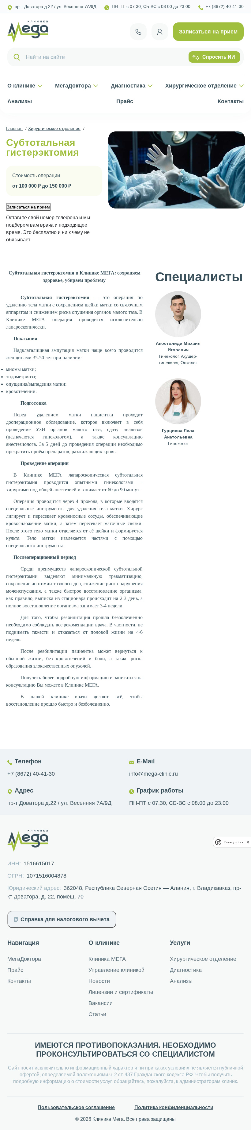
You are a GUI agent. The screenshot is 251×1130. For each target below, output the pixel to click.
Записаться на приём (28, 207)
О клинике (21, 86)
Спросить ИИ (218, 57)
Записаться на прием (208, 32)
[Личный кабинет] (160, 31)
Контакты (231, 101)
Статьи (97, 1014)
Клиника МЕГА (107, 959)
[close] (248, 842)
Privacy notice (233, 842)
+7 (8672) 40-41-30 (31, 774)
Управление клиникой (116, 970)
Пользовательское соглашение (76, 1107)
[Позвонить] (138, 31)
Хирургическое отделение (201, 86)
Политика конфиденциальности (173, 1107)
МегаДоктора (73, 86)
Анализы (19, 101)
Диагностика (128, 86)
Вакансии (100, 1003)
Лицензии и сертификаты (120, 992)
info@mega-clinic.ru (153, 774)
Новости (99, 981)
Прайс (124, 101)
